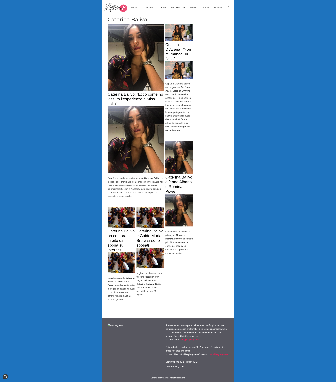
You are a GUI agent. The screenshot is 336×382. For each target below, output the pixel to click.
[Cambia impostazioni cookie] (5, 376)
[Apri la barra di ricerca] (228, 7)
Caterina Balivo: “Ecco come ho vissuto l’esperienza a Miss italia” (135, 99)
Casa (206, 7)
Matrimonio (178, 7)
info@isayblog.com (189, 339)
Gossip (218, 7)
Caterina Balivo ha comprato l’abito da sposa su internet (121, 240)
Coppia (162, 7)
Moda (133, 7)
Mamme (194, 7)
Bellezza (147, 7)
